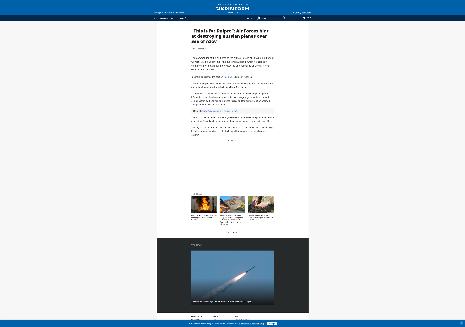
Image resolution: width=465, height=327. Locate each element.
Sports (173, 18)
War (155, 18)
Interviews (195, 319)
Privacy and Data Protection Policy (251, 324)
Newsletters (169, 13)
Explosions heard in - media (221, 111)
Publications (196, 316)
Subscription (158, 13)
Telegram (228, 77)
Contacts (251, 18)
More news (232, 233)
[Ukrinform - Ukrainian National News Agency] (232, 8)
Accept (272, 324)
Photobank (180, 13)
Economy (164, 18)
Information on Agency (242, 319)
